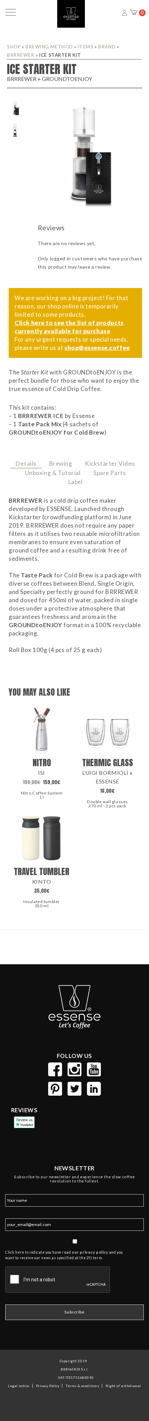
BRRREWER (21, 55)
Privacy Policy (48, 1386)
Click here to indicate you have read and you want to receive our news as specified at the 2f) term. (64, 1255)
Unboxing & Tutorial (53, 472)
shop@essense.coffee (97, 347)
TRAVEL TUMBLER (41, 871)
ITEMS (86, 46)
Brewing (60, 463)
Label (75, 481)
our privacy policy (90, 1252)
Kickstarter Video (110, 463)
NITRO (42, 762)
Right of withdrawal (123, 1386)
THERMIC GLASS (107, 762)
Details (26, 463)
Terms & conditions (82, 1386)
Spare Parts (109, 472)
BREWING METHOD (49, 46)
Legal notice (18, 1386)
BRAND (106, 46)
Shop (13, 46)
